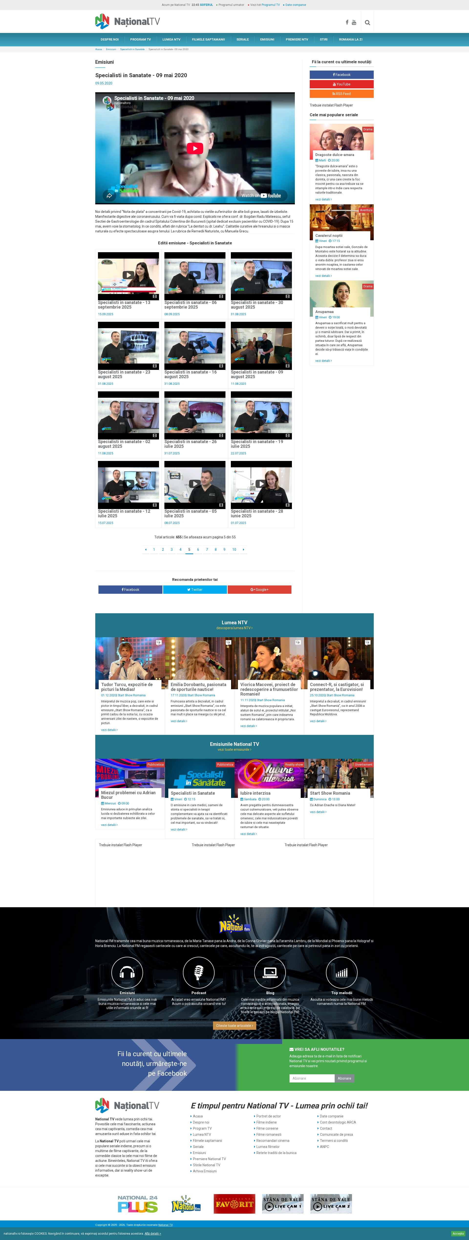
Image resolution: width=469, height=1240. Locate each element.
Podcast (199, 993)
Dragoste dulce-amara (334, 155)
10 (234, 550)
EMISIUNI (267, 39)
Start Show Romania (132, 695)
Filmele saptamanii (207, 1141)
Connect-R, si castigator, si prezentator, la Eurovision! (337, 687)
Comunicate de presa (336, 1134)
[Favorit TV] (234, 1204)
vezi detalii (323, 199)
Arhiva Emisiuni (205, 1171)
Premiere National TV (209, 1159)
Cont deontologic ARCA (338, 1122)
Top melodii (341, 993)
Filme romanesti (268, 1134)
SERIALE (242, 39)
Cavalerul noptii (328, 235)
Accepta (458, 1233)
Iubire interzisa (255, 793)
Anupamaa (324, 312)
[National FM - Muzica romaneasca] (186, 1204)
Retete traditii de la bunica (276, 1153)
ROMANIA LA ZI (350, 39)
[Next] (243, 549)
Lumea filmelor (268, 1147)
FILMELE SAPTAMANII (208, 39)
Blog (270, 993)
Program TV (202, 1128)
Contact (326, 1128)
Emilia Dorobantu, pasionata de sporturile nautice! (198, 687)
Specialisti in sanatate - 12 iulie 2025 (124, 513)
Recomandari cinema (272, 1141)
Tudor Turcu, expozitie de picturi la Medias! (127, 687)
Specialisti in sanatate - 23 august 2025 (124, 374)
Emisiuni (111, 49)
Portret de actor (268, 1116)
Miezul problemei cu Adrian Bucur (128, 795)
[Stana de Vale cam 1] (283, 1204)
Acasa (98, 49)
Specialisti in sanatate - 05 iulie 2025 (190, 513)
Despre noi (201, 1122)
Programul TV (271, 5)
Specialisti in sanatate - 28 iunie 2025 (257, 513)
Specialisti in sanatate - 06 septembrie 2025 (190, 305)
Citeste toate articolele (234, 1026)
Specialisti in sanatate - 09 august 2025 (257, 374)
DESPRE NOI (110, 39)
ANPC (324, 1147)
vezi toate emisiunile (234, 749)
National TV (165, 1225)
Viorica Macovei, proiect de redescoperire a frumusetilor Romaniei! (269, 689)
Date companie (296, 5)
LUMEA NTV (171, 39)
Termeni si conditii (334, 1141)
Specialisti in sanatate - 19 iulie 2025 (257, 444)
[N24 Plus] (138, 1204)
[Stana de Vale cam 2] (331, 1204)
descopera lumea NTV (233, 628)
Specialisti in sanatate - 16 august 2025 (190, 374)
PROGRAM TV (140, 39)
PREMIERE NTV (297, 39)
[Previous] (145, 549)
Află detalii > (153, 1233)
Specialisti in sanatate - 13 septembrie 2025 (124, 305)
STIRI (324, 39)
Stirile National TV (206, 1165)
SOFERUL (206, 5)
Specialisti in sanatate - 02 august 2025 (124, 444)
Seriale (198, 1147)
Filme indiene (266, 1122)
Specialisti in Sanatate (132, 49)
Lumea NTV (202, 1134)
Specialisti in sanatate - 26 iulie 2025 (190, 444)
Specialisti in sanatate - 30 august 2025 (257, 305)
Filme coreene (267, 1128)
